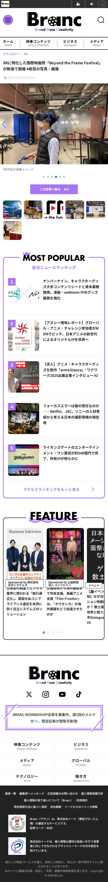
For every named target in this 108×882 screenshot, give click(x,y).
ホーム (8, 43)
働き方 (81, 777)
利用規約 (81, 800)
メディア (97, 43)
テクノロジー (27, 777)
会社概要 (55, 807)
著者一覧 (10, 793)
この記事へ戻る (54, 189)
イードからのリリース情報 (81, 807)
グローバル (81, 762)
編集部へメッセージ (31, 793)
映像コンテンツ (38, 43)
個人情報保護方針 (92, 793)
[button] (16, 125)
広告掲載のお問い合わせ (62, 793)
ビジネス (70, 43)
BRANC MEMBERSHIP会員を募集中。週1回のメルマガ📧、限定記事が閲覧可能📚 (54, 717)
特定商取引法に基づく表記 (30, 807)
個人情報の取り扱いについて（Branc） (48, 800)
